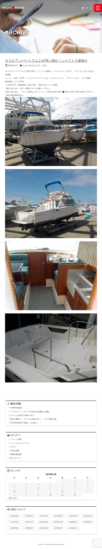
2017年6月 (58, 516)
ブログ (44, 65)
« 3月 (10, 498)
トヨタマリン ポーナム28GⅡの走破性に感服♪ (30, 411)
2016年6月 (14, 528)
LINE (83, 8)
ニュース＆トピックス (31, 65)
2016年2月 (73, 528)
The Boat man (13, 8)
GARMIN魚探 (16, 408)
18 (14, 491)
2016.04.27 (12, 65)
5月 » (15, 498)
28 (50, 495)
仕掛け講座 (15, 450)
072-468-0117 (91, 8)
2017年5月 (73, 516)
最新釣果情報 (16, 454)
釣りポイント (16, 458)
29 (62, 495)
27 (38, 495)
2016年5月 (29, 528)
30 (75, 495)
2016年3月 (58, 528)
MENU (98, 8)
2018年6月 (14, 516)
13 (38, 488)
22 (62, 491)
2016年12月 (43, 522)
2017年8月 (29, 516)
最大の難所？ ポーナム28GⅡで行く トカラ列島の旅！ (34, 419)
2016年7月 (88, 522)
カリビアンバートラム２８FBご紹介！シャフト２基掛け (46, 60)
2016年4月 (44, 528)
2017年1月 (29, 522)
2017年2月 (14, 522)
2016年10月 (58, 522)
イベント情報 (16, 439)
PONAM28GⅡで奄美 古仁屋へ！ (24, 423)
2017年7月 (44, 516)
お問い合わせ (87, 8)
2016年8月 (73, 522)
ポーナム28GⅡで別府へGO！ (22, 415)
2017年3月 (88, 516)
